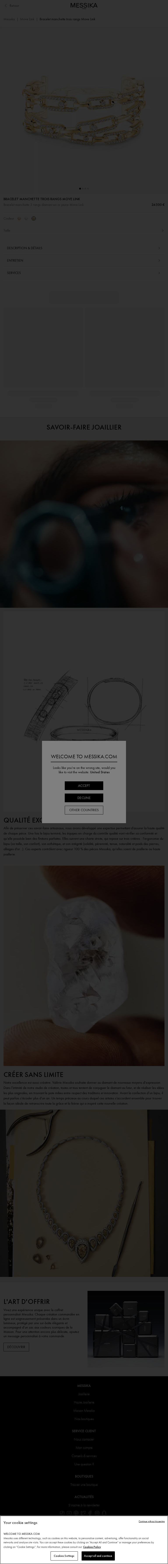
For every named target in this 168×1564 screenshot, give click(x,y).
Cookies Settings (64, 1556)
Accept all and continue (98, 1556)
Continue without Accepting (152, 1521)
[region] (84, 1540)
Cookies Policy (92, 1547)
